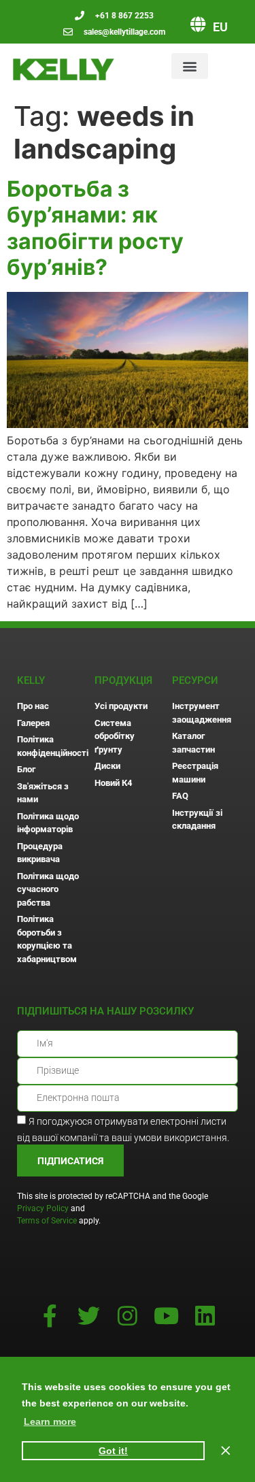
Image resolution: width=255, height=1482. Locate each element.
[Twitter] (89, 1315)
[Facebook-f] (50, 1315)
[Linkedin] (205, 1315)
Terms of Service (47, 1220)
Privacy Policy (43, 1208)
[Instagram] (127, 1315)
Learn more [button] (50, 1421)
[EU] (197, 24)
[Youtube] (166, 1315)
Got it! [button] (113, 1450)
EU (220, 27)
